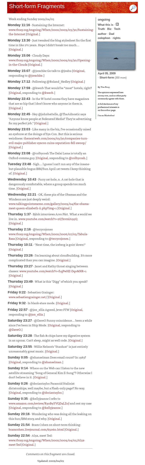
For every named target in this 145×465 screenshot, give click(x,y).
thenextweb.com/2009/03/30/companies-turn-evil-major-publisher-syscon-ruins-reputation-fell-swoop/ (48, 140)
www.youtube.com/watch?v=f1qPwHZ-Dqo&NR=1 (52, 270)
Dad (111, 33)
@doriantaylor (52, 392)
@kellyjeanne (51, 407)
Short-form (106, 77)
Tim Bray (105, 87)
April (101, 73)
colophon (104, 38)
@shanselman (51, 361)
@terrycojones (58, 238)
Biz (109, 28)
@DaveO (15, 329)
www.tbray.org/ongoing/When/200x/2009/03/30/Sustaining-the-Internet (51, 31)
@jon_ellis (35, 314)
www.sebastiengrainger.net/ (28, 296)
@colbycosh (77, 157)
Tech (117, 28)
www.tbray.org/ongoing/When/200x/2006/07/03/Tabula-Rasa (48, 236)
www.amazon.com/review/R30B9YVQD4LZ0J (39, 403)
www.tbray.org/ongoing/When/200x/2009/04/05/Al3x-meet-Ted (47, 442)
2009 (113, 73)
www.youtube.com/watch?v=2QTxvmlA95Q (48, 218)
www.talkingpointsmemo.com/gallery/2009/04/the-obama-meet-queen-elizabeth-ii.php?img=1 (49, 205)
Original (32, 33)
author (102, 33)
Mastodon (109, 115)
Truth (101, 28)
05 (106, 73)
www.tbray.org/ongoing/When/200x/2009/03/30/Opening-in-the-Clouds (50, 62)
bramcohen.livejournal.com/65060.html (36, 429)
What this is (105, 24)
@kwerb (47, 92)
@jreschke (35, 75)
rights (116, 38)
